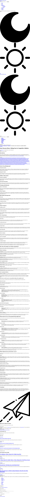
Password (1, 492)
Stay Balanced (4, 162)
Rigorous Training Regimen (18, 158)
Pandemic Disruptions (9, 164)
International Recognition (6, 158)
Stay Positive (7, 162)
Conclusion (23, 164)
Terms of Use (9, 427)
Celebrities (1, 146)
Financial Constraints (14, 164)
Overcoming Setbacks (19, 164)
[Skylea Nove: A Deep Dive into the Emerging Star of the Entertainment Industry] (1, 446)
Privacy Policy (22, 427)
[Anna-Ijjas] (3, 74)
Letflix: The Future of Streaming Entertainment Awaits (7, 443)
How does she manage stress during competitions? (13, 160)
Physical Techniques (26, 160)
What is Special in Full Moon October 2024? (5, 438)
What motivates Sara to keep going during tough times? (15, 162)
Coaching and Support (4, 160)
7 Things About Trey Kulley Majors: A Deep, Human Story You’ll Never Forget (15, 459)
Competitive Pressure (4, 164)
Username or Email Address (3, 491)
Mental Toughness (23, 158)
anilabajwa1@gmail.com (4, 487)
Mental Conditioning (21, 160)
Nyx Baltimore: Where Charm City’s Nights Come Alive (10, 454)
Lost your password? (2, 496)
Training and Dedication (12, 158)
